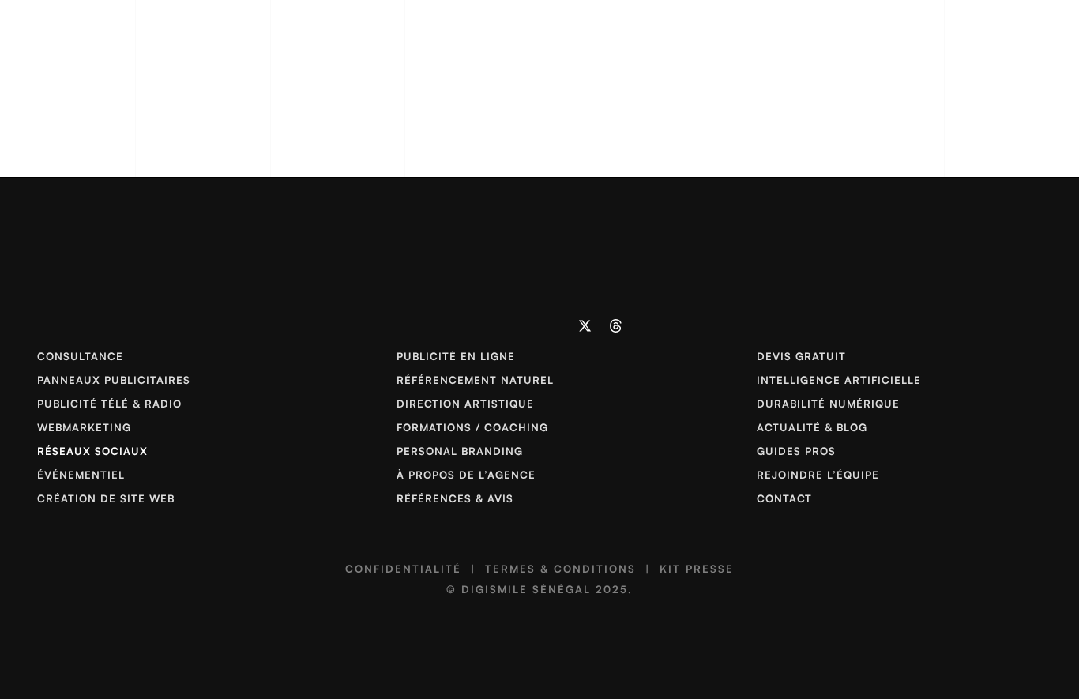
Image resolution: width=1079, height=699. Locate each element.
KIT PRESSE (697, 568)
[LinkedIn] (463, 325)
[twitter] (585, 325)
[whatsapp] (524, 325)
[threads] (615, 325)
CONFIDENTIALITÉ (403, 568)
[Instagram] (494, 325)
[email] (555, 325)
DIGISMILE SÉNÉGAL (526, 589)
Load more (534, 168)
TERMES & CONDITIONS (560, 568)
